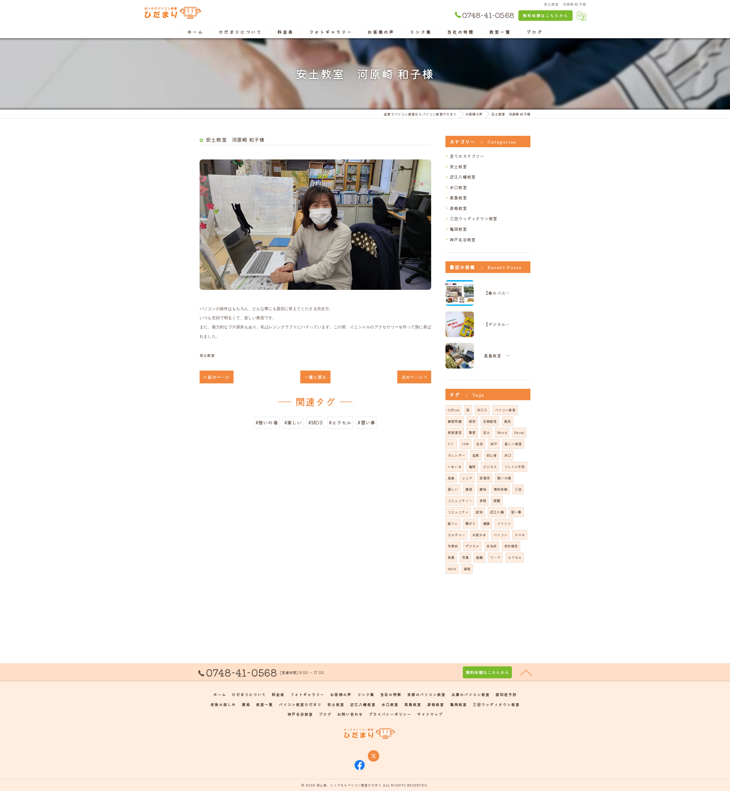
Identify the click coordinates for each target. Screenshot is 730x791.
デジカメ (472, 545)
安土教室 (207, 355)
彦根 (482, 500)
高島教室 (458, 198)
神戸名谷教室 (463, 239)
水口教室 (458, 187)
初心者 (491, 455)
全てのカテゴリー (467, 156)
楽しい (453, 489)
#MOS (315, 422)
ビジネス (490, 466)
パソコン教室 (505, 409)
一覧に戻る (315, 377)
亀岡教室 (458, 229)
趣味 (482, 489)
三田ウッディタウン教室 (473, 218)
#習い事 (366, 422)
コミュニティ (458, 511)
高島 (451, 478)
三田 (518, 489)
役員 (451, 557)
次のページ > (414, 377)
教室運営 (455, 432)
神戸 (493, 443)
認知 (479, 511)
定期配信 (490, 421)
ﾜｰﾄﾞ (451, 443)
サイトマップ (430, 714)
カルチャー (456, 534)
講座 (468, 489)
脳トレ (453, 523)
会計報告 (511, 545)
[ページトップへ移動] (526, 672)
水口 (507, 455)
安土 (486, 432)
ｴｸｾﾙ (465, 443)
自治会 (491, 545)
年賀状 (453, 545)
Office (453, 409)
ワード (495, 557)
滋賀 (475, 455)
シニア (467, 478)
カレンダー (456, 455)
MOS (452, 568)
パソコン (500, 534)
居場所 (484, 478)
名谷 (479, 443)
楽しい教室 (513, 443)
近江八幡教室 (463, 177)
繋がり (470, 523)
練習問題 (455, 421)
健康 (486, 523)
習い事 (516, 511)
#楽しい (293, 422)
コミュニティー (460, 500)
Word (502, 432)
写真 (465, 557)
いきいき (455, 466)
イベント (504, 523)
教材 (472, 421)
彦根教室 (458, 208)
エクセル (515, 557)
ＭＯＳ (482, 409)
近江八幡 (497, 511)
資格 (467, 568)
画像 (479, 557)
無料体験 (501, 489)
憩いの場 (504, 478)
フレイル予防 (514, 466)
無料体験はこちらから (545, 15)
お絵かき (479, 534)
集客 (472, 432)
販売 (507, 421)
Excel (519, 432)
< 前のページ (216, 377)
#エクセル (340, 422)
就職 (496, 500)
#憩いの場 (267, 422)
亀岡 (472, 466)
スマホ (519, 534)
